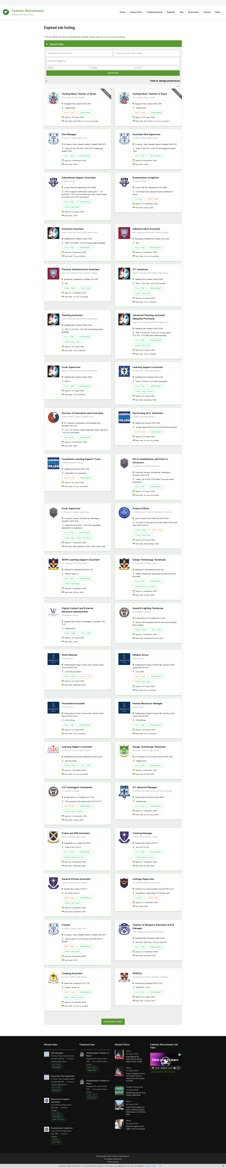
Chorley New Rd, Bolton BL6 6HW (149, 797)
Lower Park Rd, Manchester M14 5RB (80, 187)
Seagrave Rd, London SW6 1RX (77, 104)
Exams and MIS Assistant (76, 833)
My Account (193, 12)
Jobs (182, 12)
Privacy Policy (113, 1162)
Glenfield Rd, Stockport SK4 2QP (149, 377)
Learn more (150, 1165)
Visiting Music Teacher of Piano (150, 93)
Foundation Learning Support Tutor (81, 459)
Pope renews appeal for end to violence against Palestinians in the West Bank (135, 1110)
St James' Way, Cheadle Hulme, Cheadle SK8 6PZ (85, 144)
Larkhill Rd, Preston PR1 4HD (147, 423)
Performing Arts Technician (148, 413)
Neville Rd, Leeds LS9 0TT (146, 843)
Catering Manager (142, 833)
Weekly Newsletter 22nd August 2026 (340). (135, 1094)
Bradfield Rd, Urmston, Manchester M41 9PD (83, 756)
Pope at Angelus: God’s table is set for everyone (135, 1127)
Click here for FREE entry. (162, 1071)
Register (171, 12)
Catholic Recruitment (28, 11)
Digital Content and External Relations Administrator (77, 610)
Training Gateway (154, 12)
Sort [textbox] (139, 67)
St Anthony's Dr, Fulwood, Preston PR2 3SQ (154, 756)
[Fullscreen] (178, 1068)
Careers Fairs (136, 12)
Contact (207, 12)
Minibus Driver (141, 655)
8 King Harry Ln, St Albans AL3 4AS (150, 618)
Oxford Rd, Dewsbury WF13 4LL (149, 983)
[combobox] (113, 61)
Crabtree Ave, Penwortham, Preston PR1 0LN (154, 889)
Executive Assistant (73, 228)
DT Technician (140, 269)
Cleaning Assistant (72, 973)
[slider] (164, 1068)
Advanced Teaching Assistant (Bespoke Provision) (149, 317)
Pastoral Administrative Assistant (80, 269)
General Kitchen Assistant (76, 879)
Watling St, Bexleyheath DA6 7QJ (78, 569)
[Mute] (174, 1068)
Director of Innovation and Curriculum (82, 413)
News (217, 12)
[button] (165, 1061)
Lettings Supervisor (143, 879)
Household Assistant (73, 703)
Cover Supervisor (71, 367)
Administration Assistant (146, 228)
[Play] (153, 1068)
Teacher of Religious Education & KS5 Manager (153, 926)
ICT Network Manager (145, 787)
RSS (178, 86)
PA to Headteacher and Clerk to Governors (150, 461)
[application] (165, 1061)
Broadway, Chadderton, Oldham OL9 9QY (152, 239)
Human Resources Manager (148, 703)
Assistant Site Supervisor (147, 134)
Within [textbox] (50, 67)
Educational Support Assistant (79, 177)
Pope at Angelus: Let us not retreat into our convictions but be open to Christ (135, 1077)
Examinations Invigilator (146, 177)
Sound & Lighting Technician (148, 608)
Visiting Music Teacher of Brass (79, 93)
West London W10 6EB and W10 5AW (152, 518)
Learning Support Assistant (148, 367)
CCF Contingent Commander (77, 787)
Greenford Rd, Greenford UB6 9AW (150, 938)
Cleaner (66, 924)
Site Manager (69, 134)
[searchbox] (113, 61)
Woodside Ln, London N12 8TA (77, 843)
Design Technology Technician (149, 559)
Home (122, 12)
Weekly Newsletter (134, 1087)
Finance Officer (141, 508)
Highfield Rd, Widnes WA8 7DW (78, 239)
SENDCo (137, 973)
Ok (160, 1165)
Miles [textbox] (94, 67)
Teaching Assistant (72, 315)
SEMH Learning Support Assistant (81, 559)
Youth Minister (70, 655)
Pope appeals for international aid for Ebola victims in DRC (134, 1059)
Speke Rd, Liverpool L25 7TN (76, 983)
